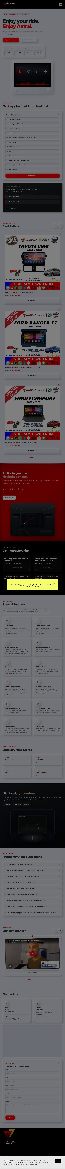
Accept (58, 1161)
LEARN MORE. (34, 1164)
